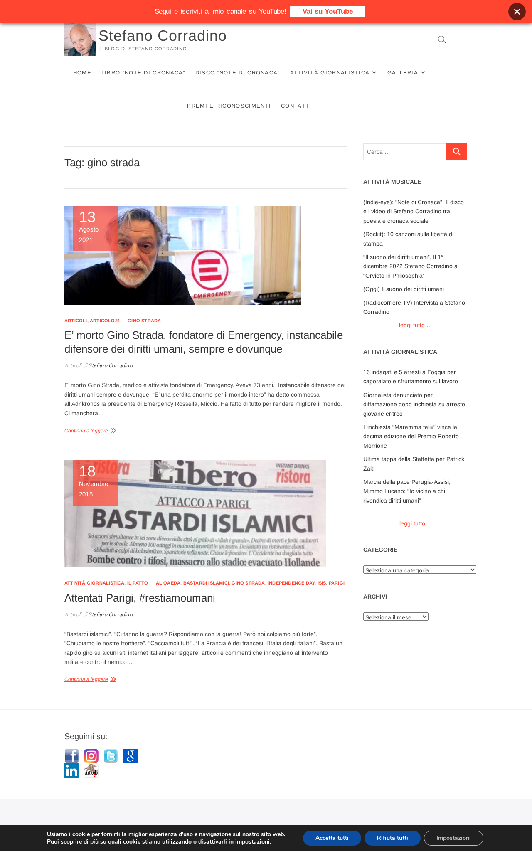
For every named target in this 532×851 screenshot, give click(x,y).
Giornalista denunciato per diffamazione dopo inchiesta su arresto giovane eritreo (414, 404)
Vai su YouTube (328, 11)
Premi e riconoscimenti (229, 106)
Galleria (402, 72)
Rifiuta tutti (392, 838)
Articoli (75, 320)
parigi (337, 582)
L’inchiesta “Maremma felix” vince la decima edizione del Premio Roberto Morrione (411, 436)
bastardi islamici (206, 582)
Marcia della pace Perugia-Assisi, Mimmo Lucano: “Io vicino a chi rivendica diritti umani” (407, 491)
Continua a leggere (86, 431)
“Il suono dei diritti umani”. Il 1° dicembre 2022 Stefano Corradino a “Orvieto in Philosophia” (410, 266)
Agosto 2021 (89, 226)
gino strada (144, 320)
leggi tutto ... (415, 523)
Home (82, 72)
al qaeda (168, 582)
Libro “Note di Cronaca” (143, 72)
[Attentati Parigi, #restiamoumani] (205, 513)
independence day (291, 582)
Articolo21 (105, 320)
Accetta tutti (332, 838)
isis (322, 582)
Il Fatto (137, 582)
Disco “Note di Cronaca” (237, 72)
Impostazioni (453, 838)
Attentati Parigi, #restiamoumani (139, 598)
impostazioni (252, 842)
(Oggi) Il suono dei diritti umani (403, 289)
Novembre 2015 (93, 481)
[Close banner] (517, 11)
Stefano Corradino (163, 35)
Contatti (296, 106)
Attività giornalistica (330, 72)
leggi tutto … (415, 325)
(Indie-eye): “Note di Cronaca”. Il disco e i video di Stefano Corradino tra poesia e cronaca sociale (413, 211)
